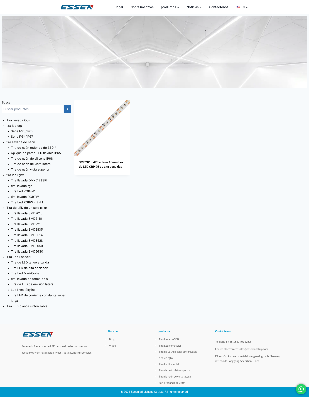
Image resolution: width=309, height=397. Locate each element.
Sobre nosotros (142, 7)
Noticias (113, 331)
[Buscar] (67, 109)
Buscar (7, 102)
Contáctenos (218, 7)
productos (164, 331)
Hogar (118, 7)
